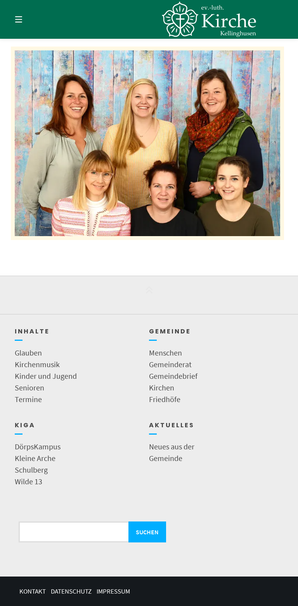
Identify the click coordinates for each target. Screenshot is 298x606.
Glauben (28, 352)
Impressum (113, 591)
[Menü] (32, 19)
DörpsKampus (38, 446)
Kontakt (32, 591)
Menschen (165, 352)
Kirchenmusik (37, 364)
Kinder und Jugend (46, 376)
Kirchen (161, 387)
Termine (28, 399)
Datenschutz (71, 591)
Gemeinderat (170, 364)
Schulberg (31, 470)
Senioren (29, 387)
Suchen (147, 532)
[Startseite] (209, 19)
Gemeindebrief (173, 376)
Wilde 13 (28, 481)
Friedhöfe (164, 399)
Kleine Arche (35, 458)
